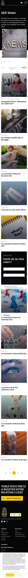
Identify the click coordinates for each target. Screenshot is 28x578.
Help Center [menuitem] (18, 532)
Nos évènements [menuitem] (19, 534)
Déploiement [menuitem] (4, 532)
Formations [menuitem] (4, 544)
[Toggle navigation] (26, 2)
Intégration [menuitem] (4, 534)
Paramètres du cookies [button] (14, 572)
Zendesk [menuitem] (3, 550)
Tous (3, 67)
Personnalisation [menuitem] (6, 536)
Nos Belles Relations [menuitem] (7, 547)
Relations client (13, 68)
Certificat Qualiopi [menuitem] (20, 536)
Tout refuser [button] (18, 575)
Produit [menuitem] (3, 540)
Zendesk (24, 67)
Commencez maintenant (13, 498)
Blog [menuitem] (16, 531)
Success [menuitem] (3, 538)
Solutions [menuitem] (4, 528)
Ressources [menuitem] (18, 528)
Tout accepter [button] (10, 575)
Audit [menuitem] (2, 531)
